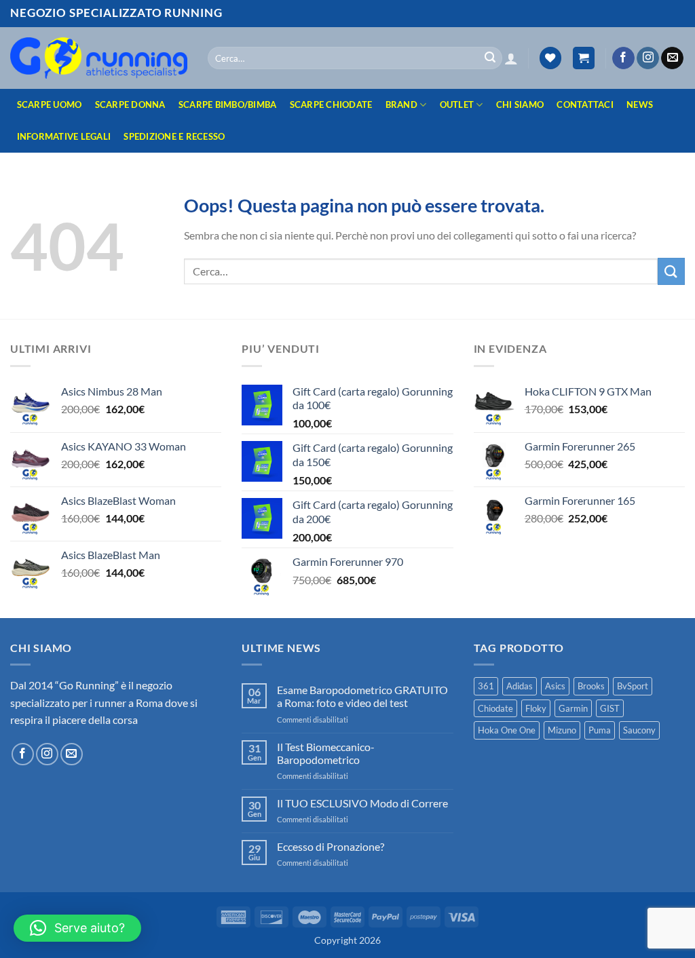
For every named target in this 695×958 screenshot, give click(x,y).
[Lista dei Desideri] (550, 58)
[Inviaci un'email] (672, 58)
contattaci (585, 104)
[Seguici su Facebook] (623, 58)
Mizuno (562, 730)
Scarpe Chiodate (331, 104)
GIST (610, 708)
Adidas (519, 686)
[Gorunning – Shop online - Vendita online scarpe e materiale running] (98, 57)
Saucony (639, 730)
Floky (535, 708)
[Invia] (490, 58)
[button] (511, 58)
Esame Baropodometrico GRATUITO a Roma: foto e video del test (362, 696)
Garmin (573, 708)
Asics (555, 686)
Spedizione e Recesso (174, 136)
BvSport (632, 686)
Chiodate (495, 708)
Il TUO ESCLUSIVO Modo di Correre (362, 803)
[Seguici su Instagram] (648, 58)
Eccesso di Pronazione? (330, 846)
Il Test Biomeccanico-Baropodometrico (326, 753)
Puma (599, 730)
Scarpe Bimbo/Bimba (228, 104)
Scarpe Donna (130, 104)
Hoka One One (507, 730)
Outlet (457, 104)
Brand (401, 104)
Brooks (591, 686)
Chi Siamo (520, 104)
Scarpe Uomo (49, 104)
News (639, 104)
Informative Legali (64, 136)
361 (486, 686)
